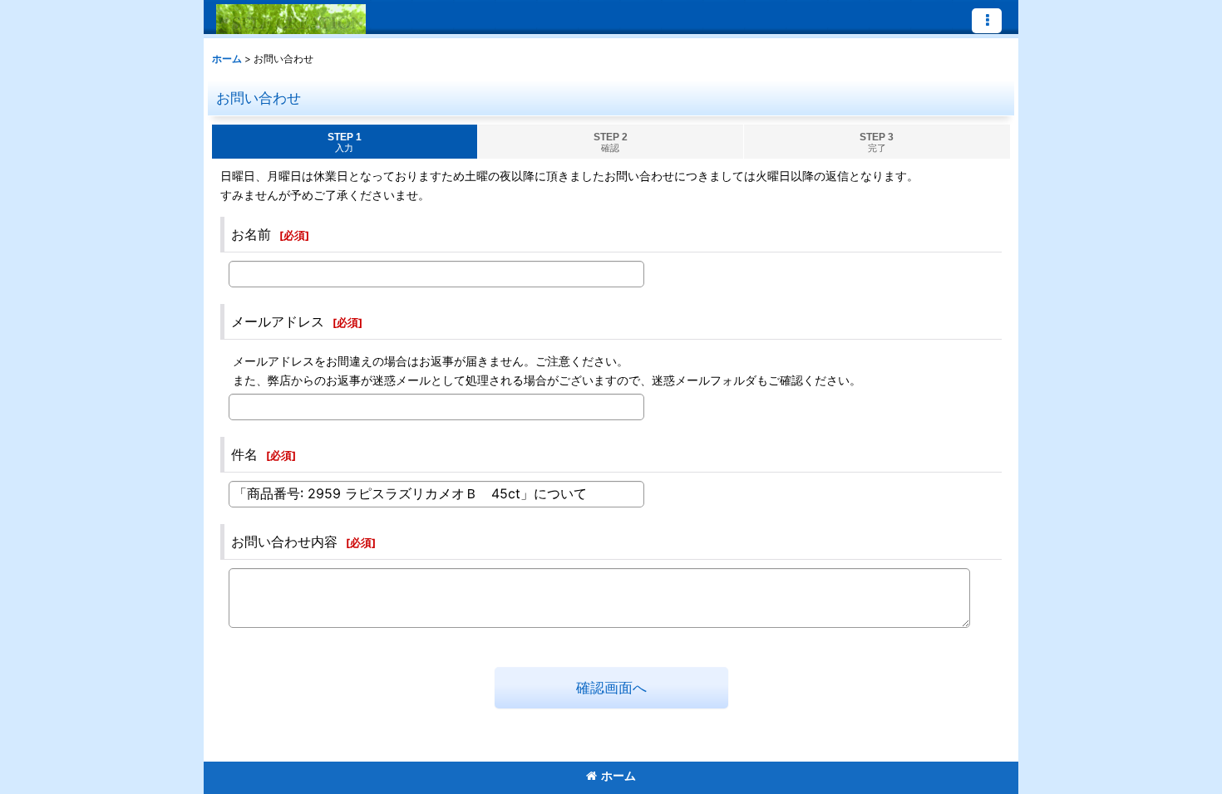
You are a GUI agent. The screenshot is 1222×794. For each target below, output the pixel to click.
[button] (987, 20)
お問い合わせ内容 (284, 541)
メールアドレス (277, 321)
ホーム (618, 775)
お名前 (251, 234)
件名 (244, 454)
